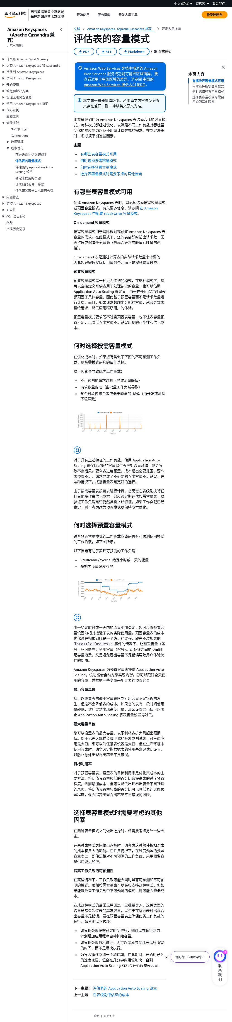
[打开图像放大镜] (77, 450)
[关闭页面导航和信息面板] (223, 67)
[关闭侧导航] (61, 29)
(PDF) (141, 84)
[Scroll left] (73, 14)
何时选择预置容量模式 (98, 167)
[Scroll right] (141, 14)
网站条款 (109, 1016)
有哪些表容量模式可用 (98, 154)
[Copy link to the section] (70, 192)
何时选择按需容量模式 (98, 160)
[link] (171, 29)
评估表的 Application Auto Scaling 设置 (125, 988)
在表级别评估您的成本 (111, 995)
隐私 (96, 1016)
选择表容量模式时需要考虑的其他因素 (111, 174)
